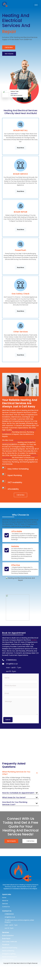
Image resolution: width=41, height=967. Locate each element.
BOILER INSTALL (20, 130)
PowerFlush (20, 250)
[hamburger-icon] (36, 5)
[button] (20, 772)
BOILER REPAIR (20, 211)
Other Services (20, 331)
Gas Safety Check (20, 293)
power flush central (9, 442)
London (34, 640)
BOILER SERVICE (20, 174)
